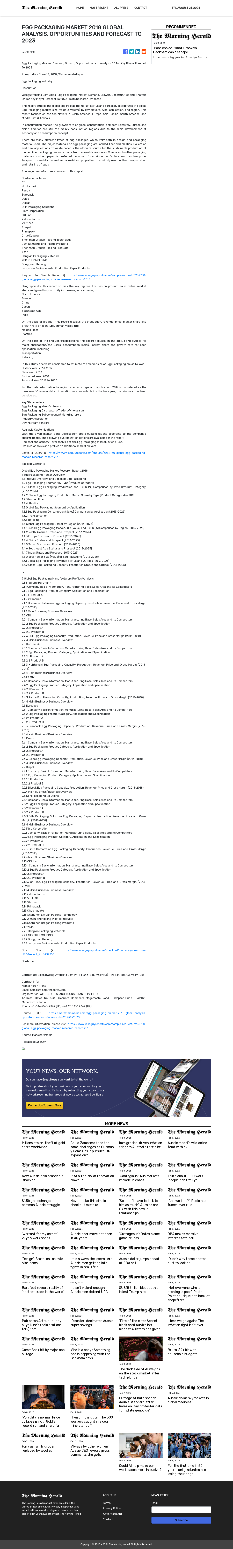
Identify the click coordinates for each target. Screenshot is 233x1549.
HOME (80, 7)
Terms (107, 1503)
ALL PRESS (121, 7)
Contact (108, 1519)
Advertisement (112, 1514)
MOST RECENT (99, 7)
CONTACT (140, 7)
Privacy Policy (112, 1508)
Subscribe (181, 1520)
